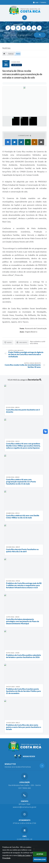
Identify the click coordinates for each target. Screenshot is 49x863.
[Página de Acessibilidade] (39, 28)
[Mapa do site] (34, 28)
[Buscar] (40, 35)
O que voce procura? (9, 35)
